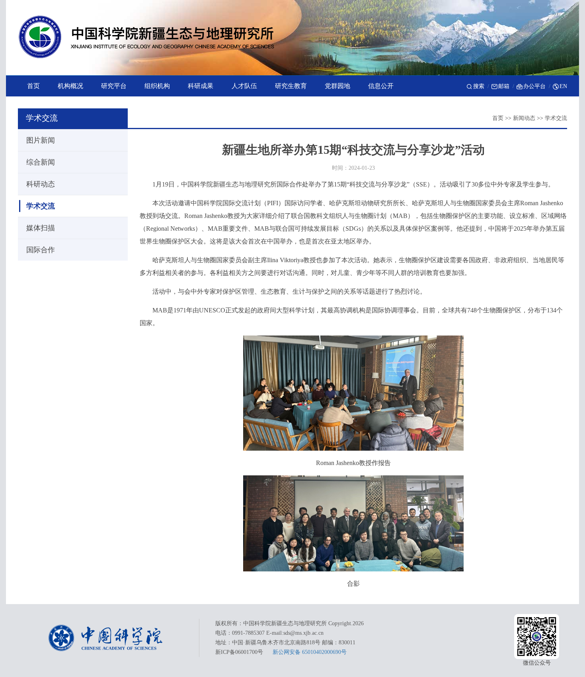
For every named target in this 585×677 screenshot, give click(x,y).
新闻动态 (524, 118)
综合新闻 (40, 162)
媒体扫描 (40, 228)
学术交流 (556, 118)
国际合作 (40, 250)
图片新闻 (40, 140)
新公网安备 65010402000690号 (310, 652)
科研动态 (40, 184)
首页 (497, 118)
